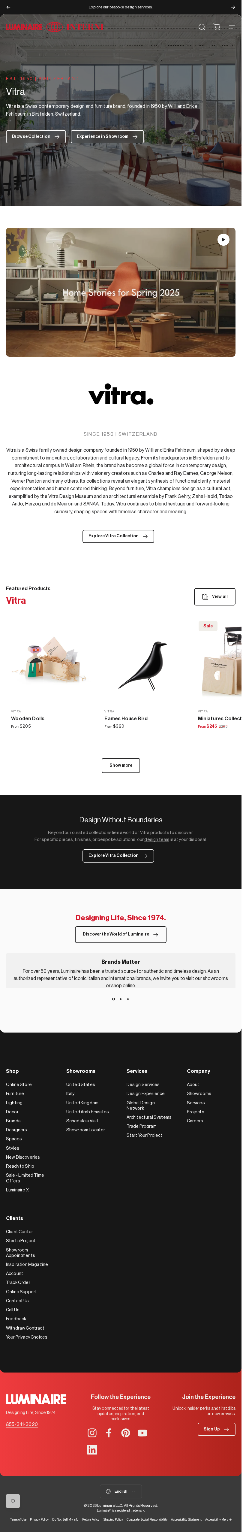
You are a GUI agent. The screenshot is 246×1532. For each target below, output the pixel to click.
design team (156, 839)
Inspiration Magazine (27, 1264)
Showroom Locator (85, 1130)
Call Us (13, 1310)
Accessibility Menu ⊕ (218, 1519)
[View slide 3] (128, 999)
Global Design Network (141, 1106)
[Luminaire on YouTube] (142, 1433)
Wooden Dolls (27, 718)
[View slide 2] (120, 999)
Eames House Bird (126, 718)
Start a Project (20, 1241)
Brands (13, 1121)
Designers (16, 1130)
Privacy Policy (39, 1519)
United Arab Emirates (87, 1112)
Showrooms (199, 1093)
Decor (12, 1112)
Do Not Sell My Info (65, 1519)
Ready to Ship (20, 1166)
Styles (12, 1148)
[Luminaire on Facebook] (109, 1433)
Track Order (18, 1282)
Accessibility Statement (186, 1519)
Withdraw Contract (25, 1328)
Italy (70, 1093)
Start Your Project (145, 1135)
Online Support (21, 1292)
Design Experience (146, 1093)
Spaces (14, 1139)
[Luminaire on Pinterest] (125, 1433)
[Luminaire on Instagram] (92, 1433)
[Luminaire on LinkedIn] (92, 1450)
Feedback (16, 1319)
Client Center (19, 1232)
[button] (224, 240)
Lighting (14, 1103)
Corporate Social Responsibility (147, 1519)
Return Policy (91, 1519)
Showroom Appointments (20, 1253)
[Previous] (8, 7)
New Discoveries (23, 1157)
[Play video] (121, 292)
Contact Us (17, 1301)
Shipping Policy (113, 1519)
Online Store (19, 1084)
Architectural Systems (149, 1117)
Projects (195, 1112)
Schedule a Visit (82, 1121)
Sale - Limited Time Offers (25, 1178)
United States (80, 1084)
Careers (195, 1121)
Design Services (143, 1084)
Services (196, 1103)
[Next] (233, 7)
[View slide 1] (113, 999)
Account (14, 1273)
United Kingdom (82, 1103)
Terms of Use (18, 1519)
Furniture (15, 1093)
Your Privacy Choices (26, 1337)
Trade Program (142, 1126)
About (193, 1084)
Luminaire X (17, 1190)
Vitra (16, 711)
